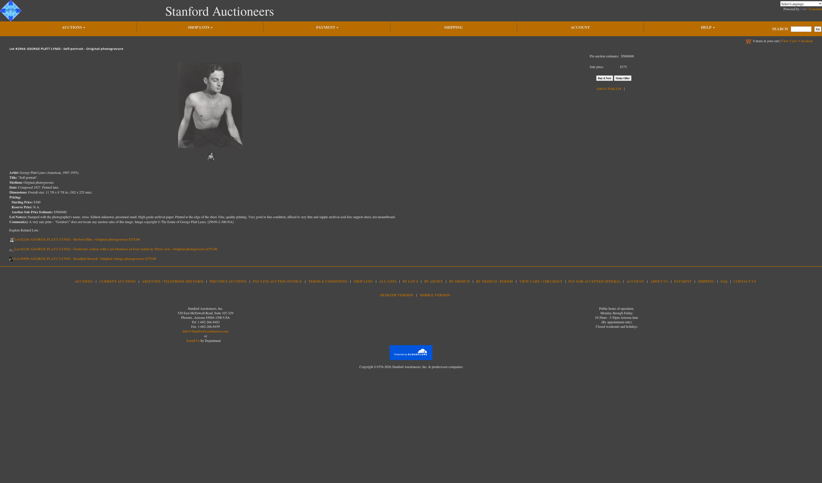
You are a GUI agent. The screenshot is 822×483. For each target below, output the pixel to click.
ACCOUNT (580, 27)
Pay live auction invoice (277, 281)
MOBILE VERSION (435, 294)
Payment (683, 281)
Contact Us (745, 281)
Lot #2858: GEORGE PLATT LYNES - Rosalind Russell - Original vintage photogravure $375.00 (84, 258)
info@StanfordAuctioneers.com (205, 331)
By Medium (459, 281)
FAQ (724, 281)
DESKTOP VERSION (396, 294)
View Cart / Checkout (797, 40)
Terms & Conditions (327, 281)
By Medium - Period (494, 281)
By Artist (433, 281)
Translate (815, 8)
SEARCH (780, 28)
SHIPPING (453, 27)
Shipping (706, 281)
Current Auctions (117, 281)
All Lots (387, 281)
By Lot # (410, 281)
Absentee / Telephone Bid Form (172, 281)
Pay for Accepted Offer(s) (594, 281)
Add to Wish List (608, 88)
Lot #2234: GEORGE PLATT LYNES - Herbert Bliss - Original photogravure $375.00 (76, 239)
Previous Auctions (228, 281)
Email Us (193, 340)
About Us (659, 281)
